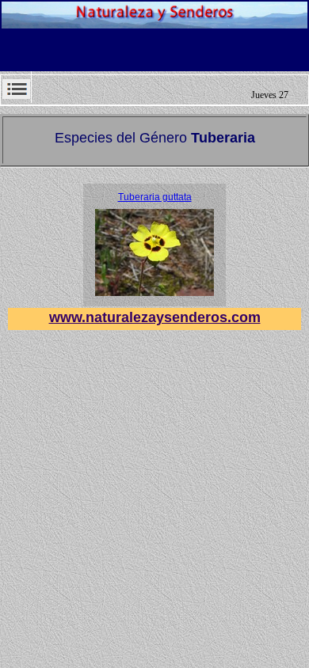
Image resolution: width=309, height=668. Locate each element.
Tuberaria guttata (155, 197)
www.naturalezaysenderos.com (155, 317)
